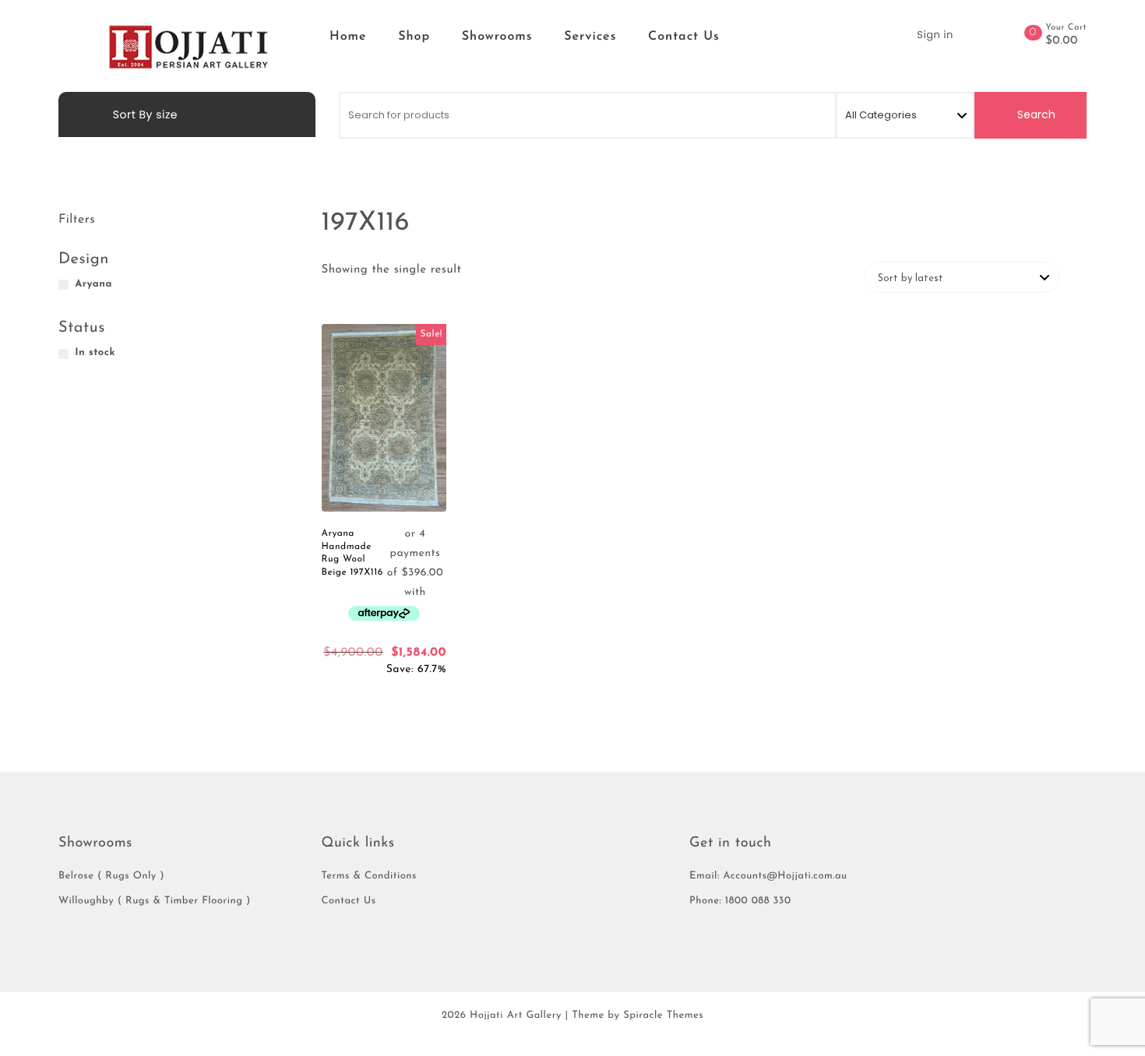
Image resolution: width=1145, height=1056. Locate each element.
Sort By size (144, 114)
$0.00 (1061, 41)
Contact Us (684, 36)
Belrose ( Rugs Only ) (111, 876)
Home (348, 36)
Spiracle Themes (663, 1016)
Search (1034, 114)
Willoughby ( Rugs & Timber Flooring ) (154, 901)
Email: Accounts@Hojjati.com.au (768, 876)
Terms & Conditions (369, 876)
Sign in (935, 34)
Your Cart (1066, 27)
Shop (414, 36)
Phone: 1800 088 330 (740, 901)
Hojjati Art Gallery (516, 1016)
